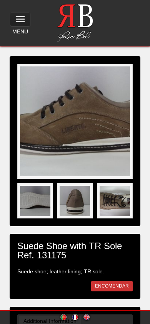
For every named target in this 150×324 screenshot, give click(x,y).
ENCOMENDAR (112, 286)
